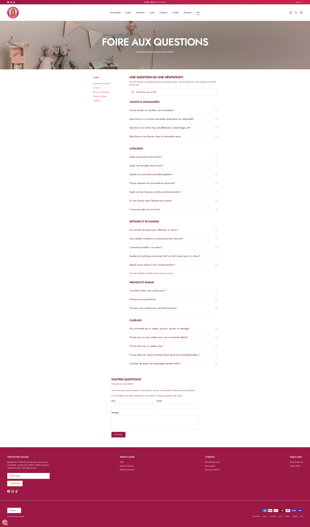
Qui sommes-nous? (212, 462)
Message (115, 412)
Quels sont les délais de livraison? (146, 165)
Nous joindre (210, 466)
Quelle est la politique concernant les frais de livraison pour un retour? (165, 256)
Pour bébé (272, 516)
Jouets (128, 12)
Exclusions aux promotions (143, 299)
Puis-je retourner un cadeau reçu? (146, 346)
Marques (187, 12)
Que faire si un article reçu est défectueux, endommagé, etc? (160, 127)
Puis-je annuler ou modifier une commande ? (152, 110)
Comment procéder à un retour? (146, 247)
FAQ (121, 462)
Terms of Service (296, 462)
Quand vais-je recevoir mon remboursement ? (152, 264)
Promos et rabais (99, 96)
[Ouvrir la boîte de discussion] (5, 522)
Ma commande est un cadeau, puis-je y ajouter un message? (160, 328)
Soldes (176, 12)
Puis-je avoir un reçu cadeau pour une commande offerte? (159, 337)
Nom (113, 401)
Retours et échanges (101, 92)
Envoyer (118, 434)
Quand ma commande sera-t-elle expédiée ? (151, 174)
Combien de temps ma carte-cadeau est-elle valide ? (155, 363)
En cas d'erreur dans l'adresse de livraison (151, 200)
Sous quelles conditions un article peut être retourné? (156, 238)
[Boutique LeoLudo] (13, 12)
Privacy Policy (295, 466)
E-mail (159, 401)
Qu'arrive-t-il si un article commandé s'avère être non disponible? (162, 119)
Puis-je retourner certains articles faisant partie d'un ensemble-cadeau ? (165, 354)
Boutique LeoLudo (18, 516)
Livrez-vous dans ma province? (145, 209)
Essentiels (140, 12)
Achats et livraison (127, 466)
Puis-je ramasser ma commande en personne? (152, 183)
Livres (152, 12)
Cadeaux (164, 12)
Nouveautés (115, 12)
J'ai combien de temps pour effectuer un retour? (154, 230)
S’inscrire (14, 483)
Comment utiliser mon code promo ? (148, 290)
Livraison (96, 87)
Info (198, 12)
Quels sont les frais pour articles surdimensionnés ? (155, 192)
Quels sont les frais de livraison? (146, 157)
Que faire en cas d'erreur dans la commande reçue (155, 136)
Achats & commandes (101, 83)
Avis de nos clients (212, 469)
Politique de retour (127, 469)
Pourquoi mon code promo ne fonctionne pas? (153, 308)
